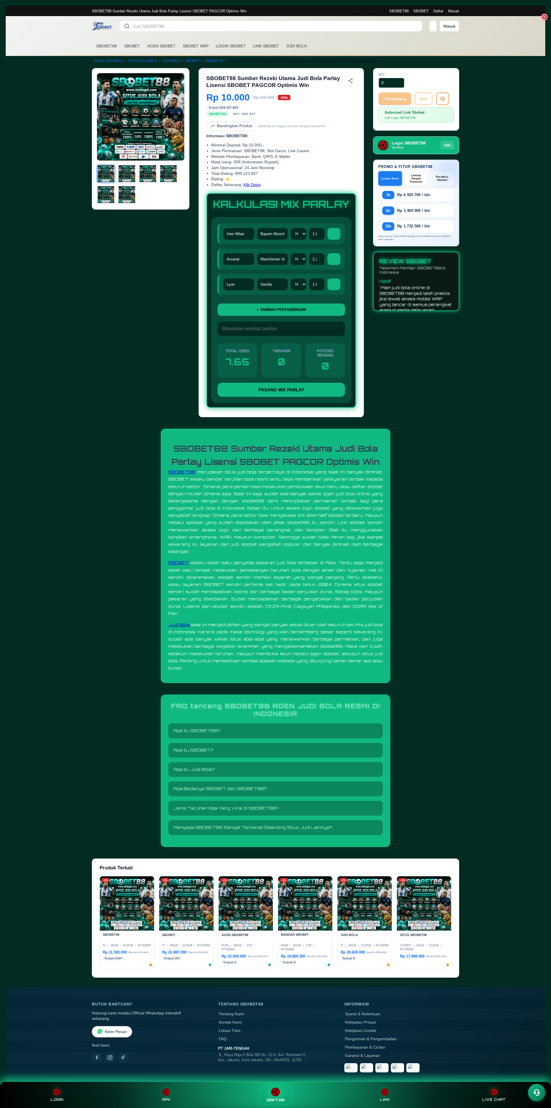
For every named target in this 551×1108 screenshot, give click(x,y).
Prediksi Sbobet (442, 178)
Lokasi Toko (229, 1030)
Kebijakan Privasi (360, 1022)
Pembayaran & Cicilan (365, 1047)
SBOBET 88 (214, 61)
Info (448, 145)
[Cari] (127, 26)
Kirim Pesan (116, 1032)
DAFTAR (276, 1100)
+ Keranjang (395, 98)
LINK (385, 1099)
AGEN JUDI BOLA (108, 61)
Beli (423, 98)
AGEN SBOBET (161, 46)
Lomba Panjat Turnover (416, 178)
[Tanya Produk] (442, 98)
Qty (382, 74)
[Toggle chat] (536, 1092)
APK (166, 1099)
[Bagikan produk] (350, 80)
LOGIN (57, 1099)
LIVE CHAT (494, 1099)
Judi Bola (179, 624)
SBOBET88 (399, 11)
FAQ (223, 1039)
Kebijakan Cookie (361, 1030)
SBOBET (421, 11)
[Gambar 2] (127, 174)
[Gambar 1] (106, 174)
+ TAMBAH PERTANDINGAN (281, 310)
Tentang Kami (231, 1014)
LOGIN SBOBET (231, 46)
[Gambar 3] (148, 174)
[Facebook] (97, 1057)
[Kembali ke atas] (538, 1078)
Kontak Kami (230, 1022)
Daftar (438, 11)
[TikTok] (123, 1057)
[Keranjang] (433, 26)
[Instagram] (110, 1057)
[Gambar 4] (168, 174)
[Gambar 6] (127, 194)
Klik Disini (252, 185)
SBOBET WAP (196, 46)
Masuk (453, 11)
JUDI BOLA (296, 46)
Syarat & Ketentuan (362, 1014)
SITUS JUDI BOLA (142, 61)
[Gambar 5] (106, 194)
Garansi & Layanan (362, 1055)
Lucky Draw (390, 178)
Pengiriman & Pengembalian (371, 1039)
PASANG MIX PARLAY (281, 389)
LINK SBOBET (266, 46)
